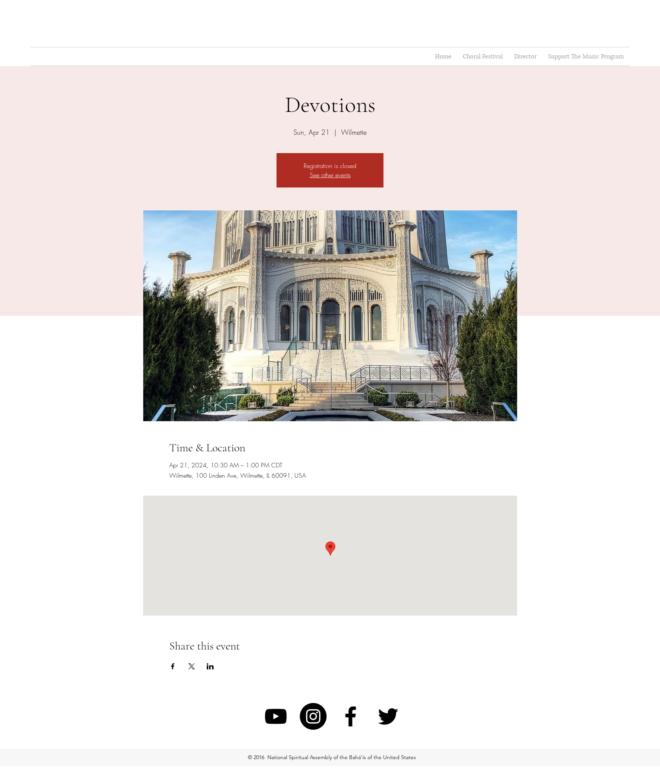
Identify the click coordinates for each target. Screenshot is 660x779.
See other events (330, 175)
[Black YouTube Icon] (275, 716)
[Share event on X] (191, 666)
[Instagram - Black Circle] (313, 716)
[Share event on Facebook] (172, 666)
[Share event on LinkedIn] (210, 666)
